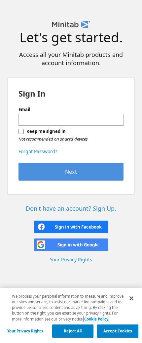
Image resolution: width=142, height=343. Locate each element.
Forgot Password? (37, 151)
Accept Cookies (117, 330)
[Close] (131, 298)
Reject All (73, 330)
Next (71, 171)
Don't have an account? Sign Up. (71, 208)
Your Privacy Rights (25, 330)
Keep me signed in (46, 131)
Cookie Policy (96, 319)
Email (24, 109)
